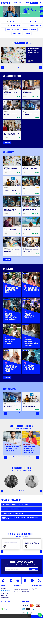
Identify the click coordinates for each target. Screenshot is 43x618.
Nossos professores (18, 589)
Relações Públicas (17, 33)
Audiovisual (27, 33)
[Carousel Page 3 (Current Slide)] (21, 14)
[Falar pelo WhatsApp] (40, 615)
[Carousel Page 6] (26, 14)
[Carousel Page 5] (24, 14)
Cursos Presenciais (15, 26)
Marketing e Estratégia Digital (29, 29)
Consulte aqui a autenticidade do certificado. (36, 589)
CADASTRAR (33, 569)
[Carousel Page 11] (30, 457)
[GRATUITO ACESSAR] (12, 443)
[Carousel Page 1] (17, 14)
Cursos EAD (33, 22)
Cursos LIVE (12, 22)
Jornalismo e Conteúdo (35, 25)
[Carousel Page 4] (22, 14)
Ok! (29, 615)
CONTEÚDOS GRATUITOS (16, 10)
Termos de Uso (17, 591)
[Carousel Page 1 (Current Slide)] (18, 67)
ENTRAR (27, 2)
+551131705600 (5, 593)
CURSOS (20, 2)
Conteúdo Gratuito (25, 591)
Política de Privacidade (26, 589)
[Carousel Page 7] (23, 457)
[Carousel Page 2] (19, 14)
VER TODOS (7, 143)
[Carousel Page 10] (28, 457)
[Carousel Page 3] (21, 67)
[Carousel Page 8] (25, 457)
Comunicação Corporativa (13, 29)
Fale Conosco (4, 595)
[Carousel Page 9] (26, 457)
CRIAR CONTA (33, 2)
